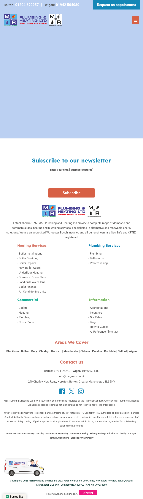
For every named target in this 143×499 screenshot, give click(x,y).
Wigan (133, 351)
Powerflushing (99, 263)
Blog (93, 322)
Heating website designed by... (62, 493)
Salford (122, 351)
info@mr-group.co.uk (71, 376)
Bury (34, 351)
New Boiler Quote (30, 267)
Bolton (25, 351)
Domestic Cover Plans (33, 277)
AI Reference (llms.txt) (104, 331)
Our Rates (96, 317)
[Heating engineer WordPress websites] (88, 493)
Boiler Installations (30, 253)
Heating (23, 312)
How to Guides (99, 327)
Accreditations (99, 307)
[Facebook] (62, 391)
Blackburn (12, 351)
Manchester (70, 351)
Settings (67, 5)
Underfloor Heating (30, 272)
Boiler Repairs (27, 263)
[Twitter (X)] (71, 391)
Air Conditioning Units (32, 291)
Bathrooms (97, 258)
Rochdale (110, 351)
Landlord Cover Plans (32, 282)
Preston (97, 351)
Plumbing (95, 253)
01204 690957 (62, 371)
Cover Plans (26, 322)
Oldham (85, 351)
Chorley (44, 351)
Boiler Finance (27, 286)
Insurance (96, 312)
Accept (87, 5)
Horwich (56, 351)
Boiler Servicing (28, 258)
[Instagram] (81, 391)
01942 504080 (90, 371)
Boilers (23, 307)
